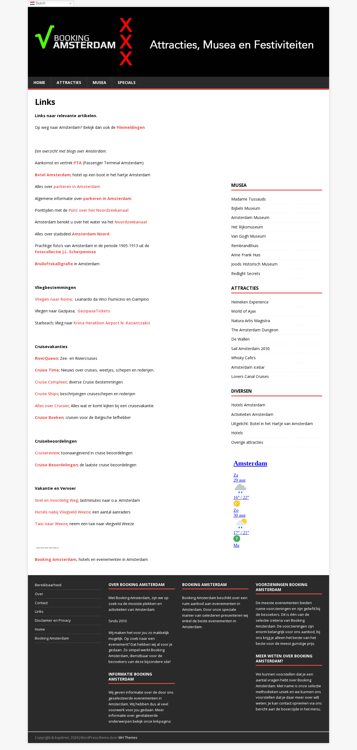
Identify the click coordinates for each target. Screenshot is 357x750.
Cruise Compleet (51, 382)
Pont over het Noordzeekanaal (99, 210)
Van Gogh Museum (248, 236)
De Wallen (240, 339)
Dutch (40, 3)
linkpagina (162, 721)
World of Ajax (243, 311)
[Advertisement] (273, 132)
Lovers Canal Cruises (250, 376)
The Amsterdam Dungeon (254, 329)
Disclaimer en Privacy (53, 620)
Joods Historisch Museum (254, 264)
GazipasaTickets (94, 310)
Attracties (69, 82)
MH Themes (128, 737)
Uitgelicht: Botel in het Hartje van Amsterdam (272, 423)
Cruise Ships (46, 393)
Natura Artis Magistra (250, 320)
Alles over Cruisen (52, 405)
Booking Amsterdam (52, 638)
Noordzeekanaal (131, 222)
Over (39, 593)
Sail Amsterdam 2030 (250, 348)
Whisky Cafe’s (243, 357)
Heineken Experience (250, 302)
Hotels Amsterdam (248, 404)
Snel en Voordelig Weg (56, 500)
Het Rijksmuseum (247, 227)
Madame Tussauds (248, 199)
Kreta (112, 322)
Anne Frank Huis (245, 254)
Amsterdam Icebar (248, 367)
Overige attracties (247, 442)
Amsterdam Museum (250, 217)
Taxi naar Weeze (51, 523)
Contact (41, 602)
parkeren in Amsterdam (77, 186)
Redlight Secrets (245, 273)
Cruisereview (47, 452)
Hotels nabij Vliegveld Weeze (62, 512)
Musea (99, 82)
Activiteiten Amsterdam (252, 414)
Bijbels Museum (245, 208)
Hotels (237, 432)
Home (39, 82)
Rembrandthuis (245, 245)
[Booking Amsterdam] (178, 73)
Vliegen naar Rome (53, 299)
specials (127, 82)
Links (39, 611)
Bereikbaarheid (48, 584)
